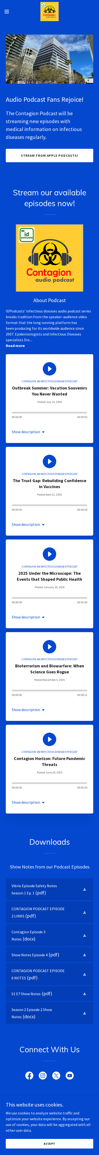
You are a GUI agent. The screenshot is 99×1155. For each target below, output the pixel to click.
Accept (49, 1143)
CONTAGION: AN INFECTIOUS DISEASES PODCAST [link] (49, 381)
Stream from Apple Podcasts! (49, 155)
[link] (49, 11)
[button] (9, 11)
